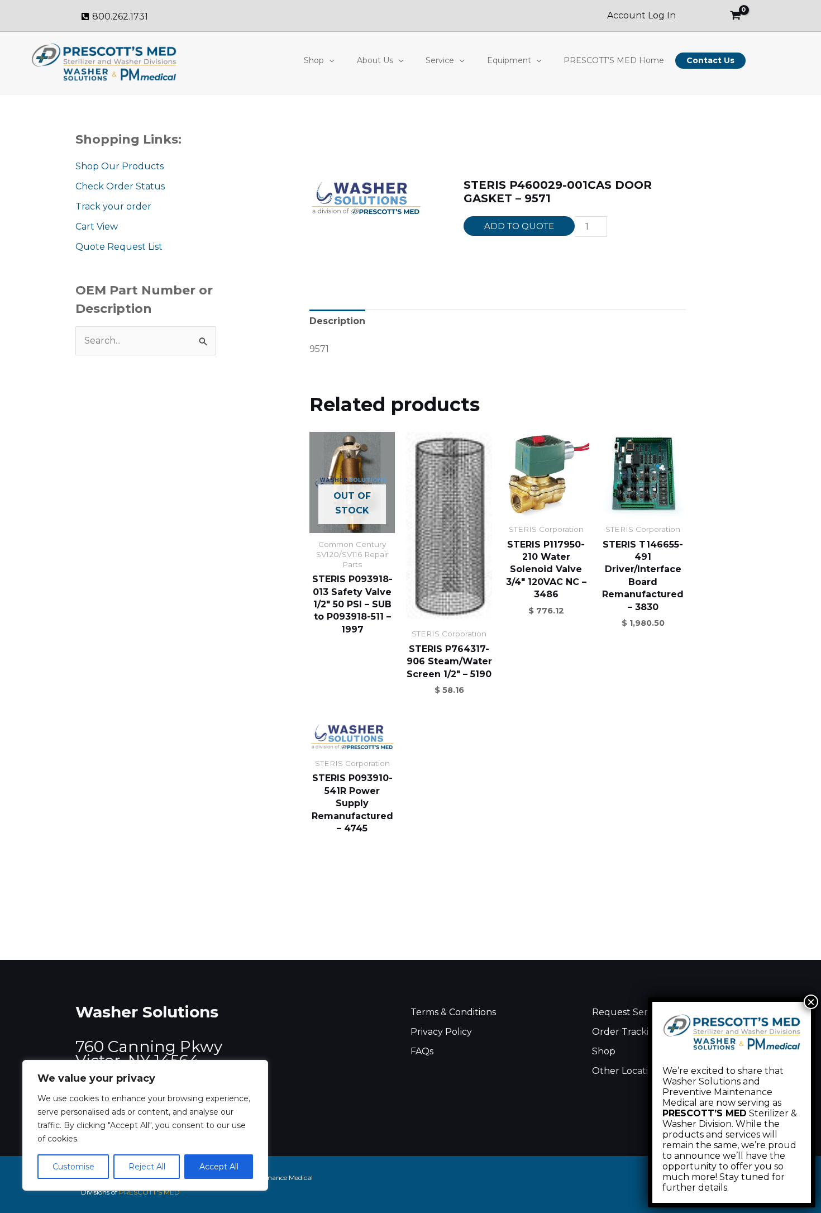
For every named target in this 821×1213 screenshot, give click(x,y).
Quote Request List (119, 246)
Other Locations (628, 1070)
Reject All (146, 1167)
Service (440, 60)
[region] (145, 1125)
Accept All (218, 1167)
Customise (73, 1167)
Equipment (509, 60)
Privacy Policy (441, 1031)
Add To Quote (519, 226)
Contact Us (710, 60)
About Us (375, 60)
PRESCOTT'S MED (149, 1192)
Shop (314, 60)
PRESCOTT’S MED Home (614, 60)
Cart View (96, 226)
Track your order (113, 206)
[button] (329, 60)
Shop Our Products (119, 166)
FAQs (421, 1051)
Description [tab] (337, 321)
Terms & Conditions (453, 1012)
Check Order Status (120, 186)
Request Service (628, 1012)
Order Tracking (626, 1031)
